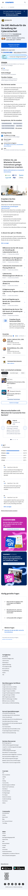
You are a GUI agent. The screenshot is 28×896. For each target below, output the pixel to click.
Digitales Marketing (6, 664)
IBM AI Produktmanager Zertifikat (9, 699)
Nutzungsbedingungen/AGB (8, 837)
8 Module (4, 62)
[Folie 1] (11, 439)
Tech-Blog (4, 823)
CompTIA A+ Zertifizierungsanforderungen (11, 747)
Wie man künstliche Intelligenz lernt (10, 756)
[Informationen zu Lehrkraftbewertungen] (13, 336)
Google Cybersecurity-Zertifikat (9, 687)
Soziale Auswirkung (6, 799)
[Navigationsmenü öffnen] (3, 2)
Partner (4, 815)
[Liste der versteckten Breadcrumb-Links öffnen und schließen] (6, 7)
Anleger (4, 835)
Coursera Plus (5, 783)
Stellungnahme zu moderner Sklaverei (10, 853)
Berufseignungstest (6, 743)
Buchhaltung (5, 656)
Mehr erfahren (17, 52)
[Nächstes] (25, 428)
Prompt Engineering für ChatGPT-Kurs (10, 731)
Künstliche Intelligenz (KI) (8, 658)
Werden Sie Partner (6, 797)
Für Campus (5, 795)
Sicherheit (12, 7)
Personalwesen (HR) (6, 666)
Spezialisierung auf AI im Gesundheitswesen (12, 719)
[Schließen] (24, 11)
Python (4, 672)
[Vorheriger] (3, 428)
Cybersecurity (5, 660)
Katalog (4, 781)
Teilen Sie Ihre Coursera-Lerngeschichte (11, 762)
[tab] (4, 373)
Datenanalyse (5, 662)
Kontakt (4, 845)
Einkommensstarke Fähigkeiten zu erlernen (12, 754)
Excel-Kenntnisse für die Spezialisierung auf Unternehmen (12, 724)
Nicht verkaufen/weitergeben (9, 855)
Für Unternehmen (6, 791)
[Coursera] (9, 2)
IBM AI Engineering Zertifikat (8, 697)
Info (3, 773)
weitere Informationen (7, 639)
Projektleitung (5, 670)
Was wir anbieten (6, 775)
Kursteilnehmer (5, 813)
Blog (3, 819)
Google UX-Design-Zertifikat (8, 695)
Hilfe (3, 841)
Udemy (4, 803)
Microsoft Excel (5, 668)
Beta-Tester (5, 817)
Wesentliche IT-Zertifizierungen (9, 752)
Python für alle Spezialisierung (9, 733)
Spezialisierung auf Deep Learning (10, 721)
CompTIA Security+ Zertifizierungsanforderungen (9, 749)
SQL (3, 674)
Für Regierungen (6, 793)
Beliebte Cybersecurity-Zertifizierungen (11, 760)
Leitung (4, 777)
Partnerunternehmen (7, 851)
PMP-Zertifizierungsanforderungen (10, 758)
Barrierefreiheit (5, 843)
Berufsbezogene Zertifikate (8, 785)
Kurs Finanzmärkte (6, 727)
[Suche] (25, 2)
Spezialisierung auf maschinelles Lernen (11, 729)
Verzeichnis (5, 849)
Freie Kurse (5, 801)
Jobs (3, 779)
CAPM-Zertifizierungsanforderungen (10, 745)
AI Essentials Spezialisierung (8, 713)
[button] (18, 39)
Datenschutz (5, 839)
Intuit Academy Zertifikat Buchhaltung (10, 703)
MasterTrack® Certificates (8, 787)
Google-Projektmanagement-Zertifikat (11, 693)
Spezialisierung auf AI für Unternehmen (11, 715)
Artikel (3, 847)
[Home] (2, 7)
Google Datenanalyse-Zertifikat (9, 689)
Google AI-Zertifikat (6, 685)
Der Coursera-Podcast (7, 821)
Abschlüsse (5, 789)
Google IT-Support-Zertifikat (8, 691)
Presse (4, 833)
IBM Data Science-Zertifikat (8, 701)
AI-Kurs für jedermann (7, 717)
